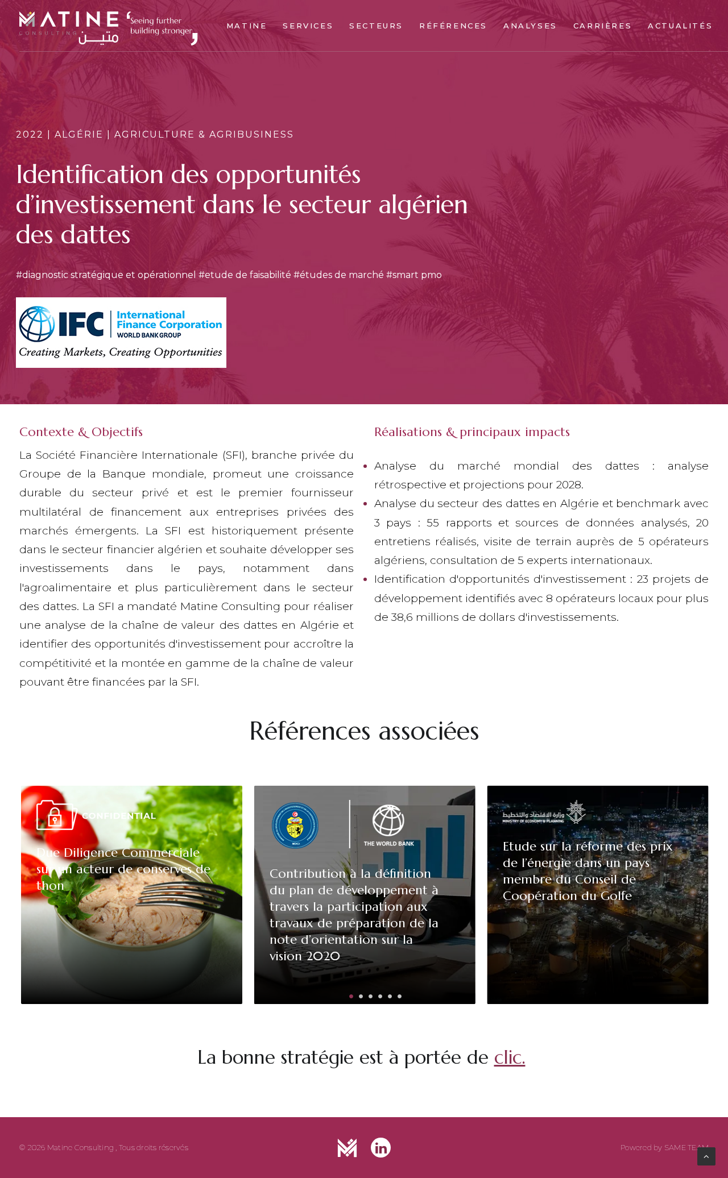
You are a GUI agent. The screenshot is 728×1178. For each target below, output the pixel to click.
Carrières (602, 25)
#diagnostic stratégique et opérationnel (106, 274)
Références (453, 25)
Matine (246, 25)
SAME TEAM (686, 1147)
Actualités (680, 25)
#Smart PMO (414, 274)
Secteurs (376, 25)
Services (308, 25)
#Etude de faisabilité (244, 274)
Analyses (530, 25)
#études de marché (338, 274)
